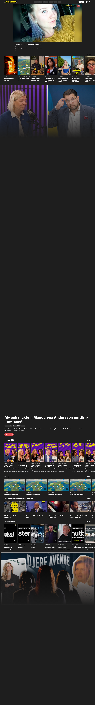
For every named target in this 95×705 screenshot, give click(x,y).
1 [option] (12, 440)
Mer (59, 1)
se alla (89, 54)
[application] (47, 23)
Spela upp (10, 434)
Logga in (81, 2)
